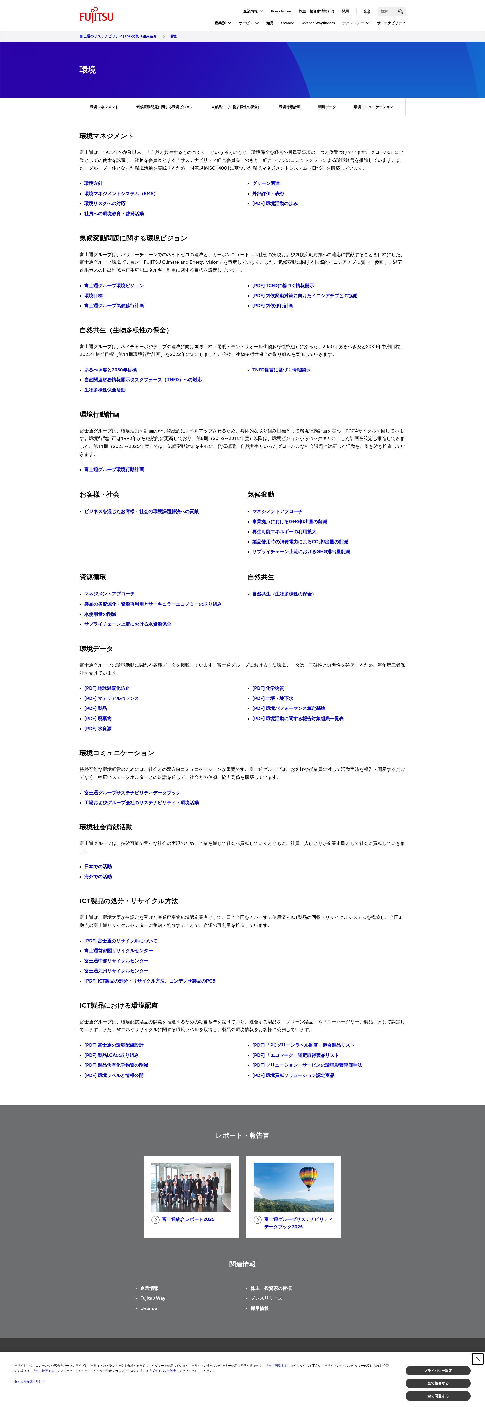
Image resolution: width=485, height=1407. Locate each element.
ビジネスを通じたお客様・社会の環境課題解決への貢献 (141, 511)
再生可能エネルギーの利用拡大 (284, 531)
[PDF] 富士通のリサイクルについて (120, 941)
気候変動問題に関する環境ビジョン (164, 107)
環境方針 (93, 183)
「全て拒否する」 (45, 1371)
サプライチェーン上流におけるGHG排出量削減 (301, 551)
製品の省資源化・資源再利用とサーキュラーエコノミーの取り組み (153, 604)
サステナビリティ (391, 23)
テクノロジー (353, 23)
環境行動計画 (289, 107)
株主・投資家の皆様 (271, 1288)
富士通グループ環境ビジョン (114, 285)
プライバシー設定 (438, 1371)
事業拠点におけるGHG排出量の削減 (289, 521)
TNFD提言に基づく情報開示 (281, 370)
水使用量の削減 (100, 614)
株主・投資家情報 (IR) (316, 11)
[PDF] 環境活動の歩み (275, 203)
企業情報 (250, 11)
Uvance (287, 23)
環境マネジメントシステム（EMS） (121, 193)
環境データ (327, 107)
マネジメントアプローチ (277, 511)
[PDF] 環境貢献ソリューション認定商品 (293, 1075)
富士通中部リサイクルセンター (116, 961)
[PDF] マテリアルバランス (111, 698)
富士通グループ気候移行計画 (114, 306)
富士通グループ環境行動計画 (114, 469)
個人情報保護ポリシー (29, 1381)
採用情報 (260, 1308)
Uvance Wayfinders (318, 23)
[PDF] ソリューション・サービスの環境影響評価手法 (307, 1065)
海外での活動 (98, 877)
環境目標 (93, 295)
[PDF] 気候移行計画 (272, 306)
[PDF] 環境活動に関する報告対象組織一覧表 (298, 718)
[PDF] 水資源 (98, 728)
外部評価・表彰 (268, 193)
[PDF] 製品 (95, 708)
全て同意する (438, 1396)
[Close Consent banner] (477, 1359)
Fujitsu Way (152, 1298)
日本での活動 (98, 866)
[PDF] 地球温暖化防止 (107, 688)
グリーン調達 (266, 183)
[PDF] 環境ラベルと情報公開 (114, 1075)
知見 (269, 23)
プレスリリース (267, 1298)
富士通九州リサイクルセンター (116, 971)
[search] (400, 11)
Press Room (281, 11)
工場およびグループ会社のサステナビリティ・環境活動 (141, 802)
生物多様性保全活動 (105, 390)
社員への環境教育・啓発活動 (114, 213)
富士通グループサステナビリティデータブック (132, 793)
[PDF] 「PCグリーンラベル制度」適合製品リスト (303, 1045)
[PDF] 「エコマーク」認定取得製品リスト (295, 1055)
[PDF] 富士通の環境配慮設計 (114, 1045)
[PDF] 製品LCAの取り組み (111, 1055)
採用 (345, 11)
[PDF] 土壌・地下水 (272, 698)
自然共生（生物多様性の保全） (236, 107)
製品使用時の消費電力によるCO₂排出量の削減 (300, 542)
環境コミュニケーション (373, 107)
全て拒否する (438, 1383)
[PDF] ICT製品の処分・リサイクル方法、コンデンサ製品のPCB (149, 981)
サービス (246, 23)
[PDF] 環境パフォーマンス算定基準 (288, 708)
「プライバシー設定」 (164, 1371)
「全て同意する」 (278, 1365)
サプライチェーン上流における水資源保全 (127, 624)
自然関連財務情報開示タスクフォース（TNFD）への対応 (143, 380)
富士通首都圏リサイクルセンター (118, 951)
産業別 (220, 23)
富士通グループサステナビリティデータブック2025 (298, 1223)
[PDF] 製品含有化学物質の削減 (116, 1065)
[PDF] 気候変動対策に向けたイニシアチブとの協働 (304, 295)
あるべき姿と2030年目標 (110, 370)
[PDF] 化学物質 (268, 688)
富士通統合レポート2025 (188, 1219)
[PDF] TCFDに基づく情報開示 (283, 285)
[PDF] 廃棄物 (98, 718)
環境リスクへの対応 (105, 203)
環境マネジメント (104, 107)
